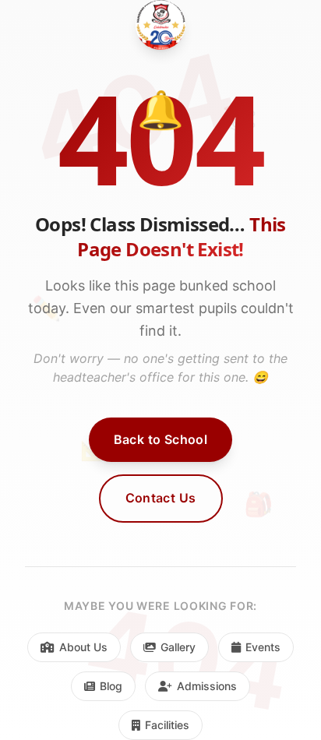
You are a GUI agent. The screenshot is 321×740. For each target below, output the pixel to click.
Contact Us (160, 498)
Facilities (167, 724)
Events (262, 647)
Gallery (178, 647)
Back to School (161, 439)
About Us (83, 647)
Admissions (207, 685)
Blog (111, 685)
